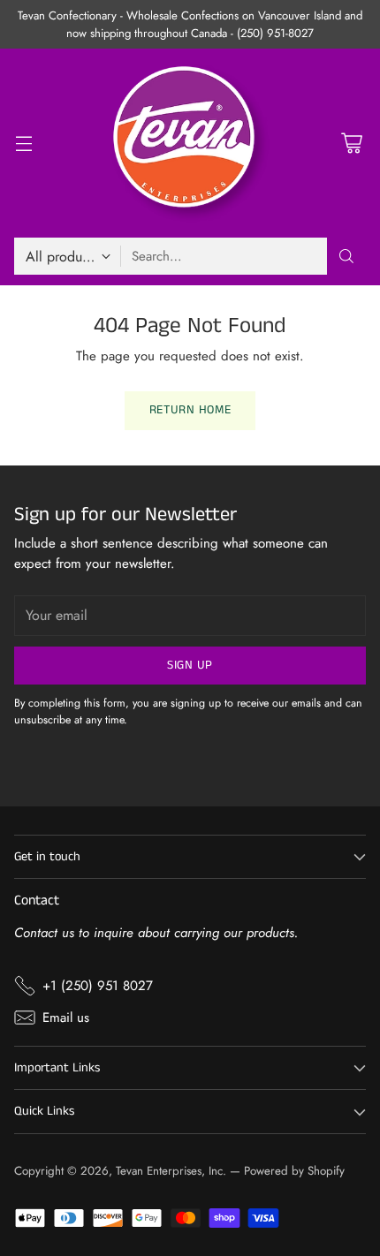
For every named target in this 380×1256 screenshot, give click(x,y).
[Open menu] (23, 143)
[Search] (346, 256)
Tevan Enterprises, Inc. (171, 1170)
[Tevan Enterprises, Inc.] (190, 143)
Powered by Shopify (294, 1170)
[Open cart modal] (351, 143)
